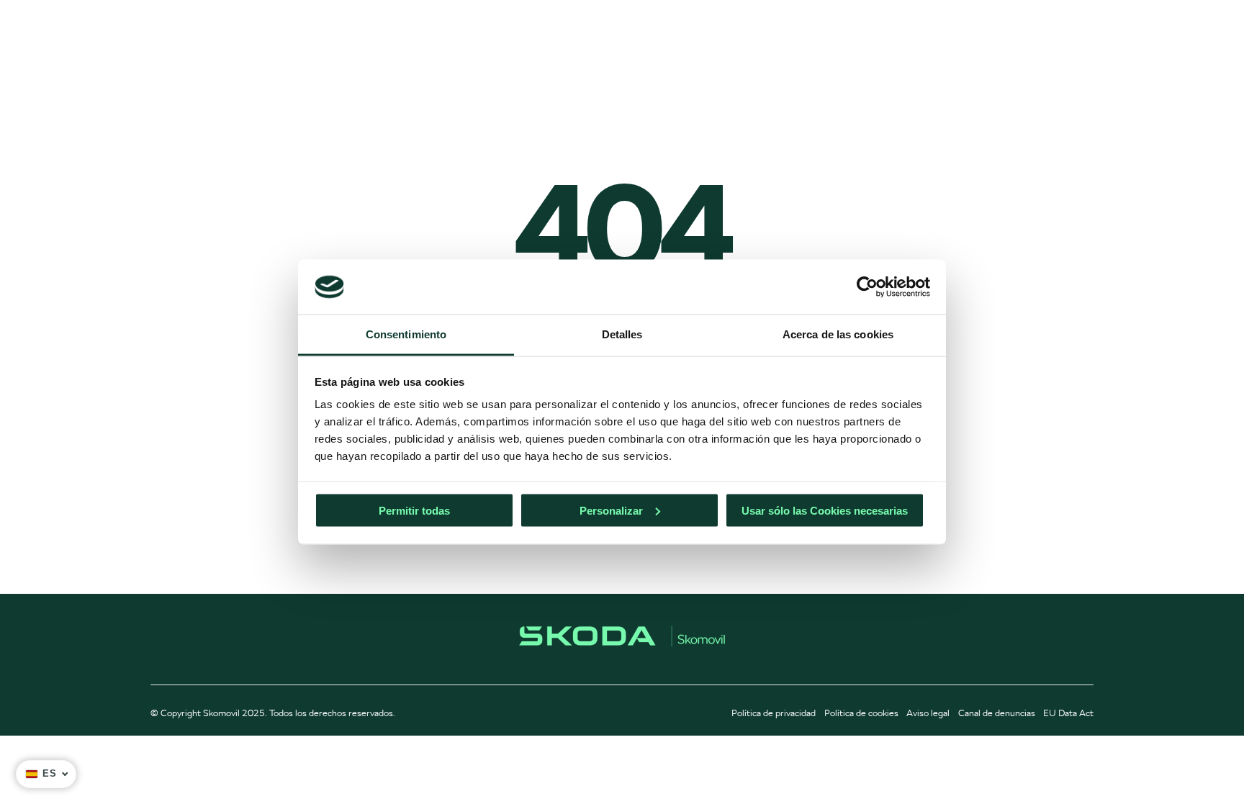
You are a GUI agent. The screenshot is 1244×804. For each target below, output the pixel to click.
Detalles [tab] (622, 334)
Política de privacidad (773, 713)
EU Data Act (1068, 713)
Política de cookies (861, 713)
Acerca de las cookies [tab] (838, 334)
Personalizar (611, 510)
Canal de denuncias (996, 713)
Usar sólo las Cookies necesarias (825, 510)
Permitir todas (414, 510)
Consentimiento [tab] (406, 334)
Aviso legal (928, 713)
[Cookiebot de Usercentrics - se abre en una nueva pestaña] (867, 286)
